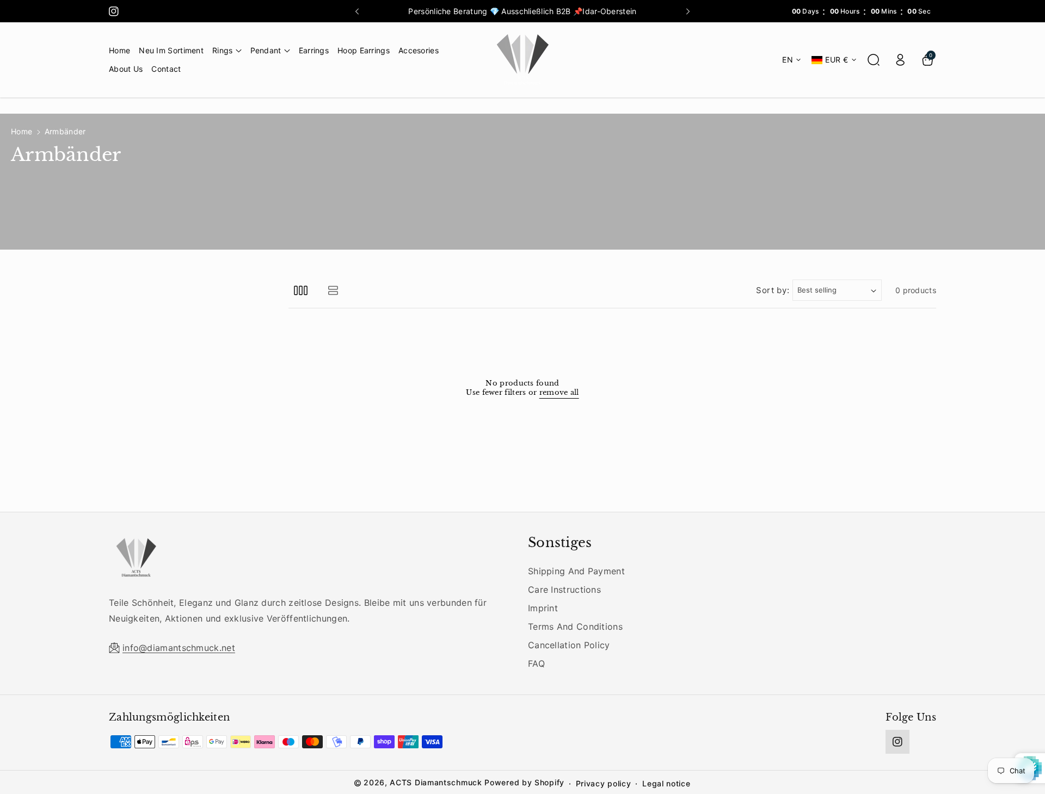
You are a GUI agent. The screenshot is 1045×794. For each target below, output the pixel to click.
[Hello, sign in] (900, 60)
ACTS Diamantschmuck (436, 782)
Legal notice (666, 783)
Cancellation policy (569, 645)
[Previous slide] (357, 11)
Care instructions (564, 589)
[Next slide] (688, 11)
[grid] (300, 290)
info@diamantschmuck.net (178, 647)
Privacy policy (603, 783)
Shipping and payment (576, 571)
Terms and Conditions (575, 626)
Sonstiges (560, 542)
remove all (559, 392)
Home (21, 131)
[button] (227, 50)
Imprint (543, 608)
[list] (333, 290)
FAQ (536, 663)
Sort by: (773, 290)
